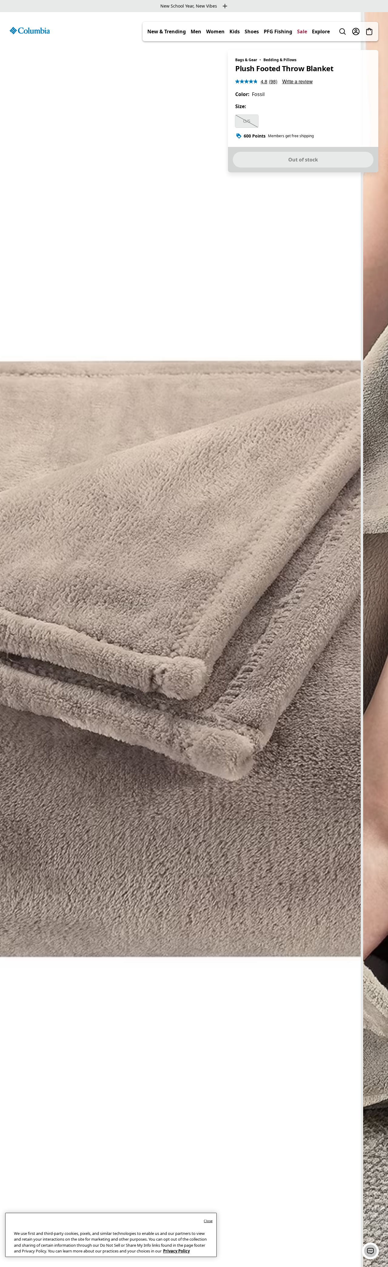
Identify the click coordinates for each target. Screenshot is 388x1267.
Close (208, 1221)
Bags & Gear (246, 59)
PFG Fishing (278, 31)
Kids (234, 31)
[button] (370, 1250)
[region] (194, 639)
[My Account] (356, 31)
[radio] (246, 121)
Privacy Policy (176, 1251)
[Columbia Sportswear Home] (30, 30)
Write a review (297, 81)
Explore (321, 31)
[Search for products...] (342, 31)
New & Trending (166, 31)
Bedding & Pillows (279, 59)
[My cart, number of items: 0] (369, 31)
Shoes (252, 31)
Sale (302, 31)
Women (215, 31)
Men (196, 31)
